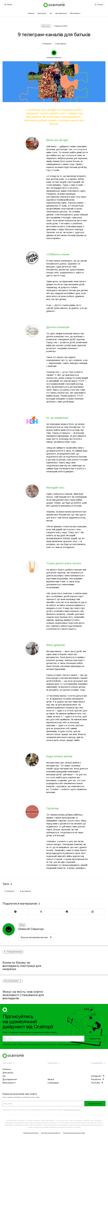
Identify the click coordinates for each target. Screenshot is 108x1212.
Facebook (96, 1079)
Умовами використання (72, 1044)
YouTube (95, 1083)
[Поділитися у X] (41, 912)
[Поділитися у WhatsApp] (92, 912)
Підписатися (95, 1039)
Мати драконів (55, 645)
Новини (31, 13)
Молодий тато (55, 487)
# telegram (46, 43)
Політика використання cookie (74, 1133)
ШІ (51, 13)
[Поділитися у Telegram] (15, 912)
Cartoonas (52, 808)
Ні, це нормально (57, 417)
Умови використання (30, 1133)
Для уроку (42, 13)
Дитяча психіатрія (57, 327)
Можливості (75, 13)
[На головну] (54, 5)
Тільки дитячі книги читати (63, 563)
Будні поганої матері (59, 756)
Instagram (96, 1076)
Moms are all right (57, 140)
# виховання (60, 43)
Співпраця (53, 1083)
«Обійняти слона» (58, 254)
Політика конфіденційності (50, 1133)
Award (51, 1079)
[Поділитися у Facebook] (67, 912)
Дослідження (61, 13)
